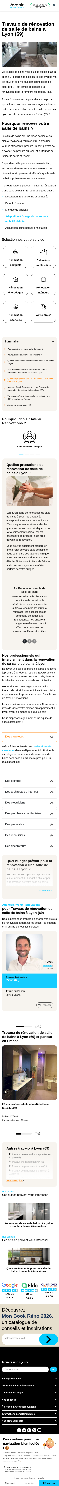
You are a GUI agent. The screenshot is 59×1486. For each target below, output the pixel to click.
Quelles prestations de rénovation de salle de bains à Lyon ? (30, 362)
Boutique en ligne (11, 1378)
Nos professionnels (12, 1421)
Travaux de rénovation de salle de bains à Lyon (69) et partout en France (28, 397)
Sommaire (11, 341)
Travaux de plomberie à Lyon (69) (30, 1166)
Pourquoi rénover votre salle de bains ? (25, 349)
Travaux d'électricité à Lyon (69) (28, 1161)
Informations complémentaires (18, 1414)
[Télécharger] (48, 1339)
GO (53, 1369)
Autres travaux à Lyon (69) (19, 405)
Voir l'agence (44, 1005)
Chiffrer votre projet (12, 1392)
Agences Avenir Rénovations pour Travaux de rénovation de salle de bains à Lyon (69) (28, 388)
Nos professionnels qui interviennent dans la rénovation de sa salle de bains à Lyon (27, 371)
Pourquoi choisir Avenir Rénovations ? (24, 355)
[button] (39, 1026)
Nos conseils (9, 1400)
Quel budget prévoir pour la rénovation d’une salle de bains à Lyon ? (30, 379)
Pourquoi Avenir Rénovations (18, 1385)
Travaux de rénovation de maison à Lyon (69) (29, 1172)
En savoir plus (44, 890)
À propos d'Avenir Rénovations (19, 1407)
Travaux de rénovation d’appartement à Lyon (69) (30, 1156)
